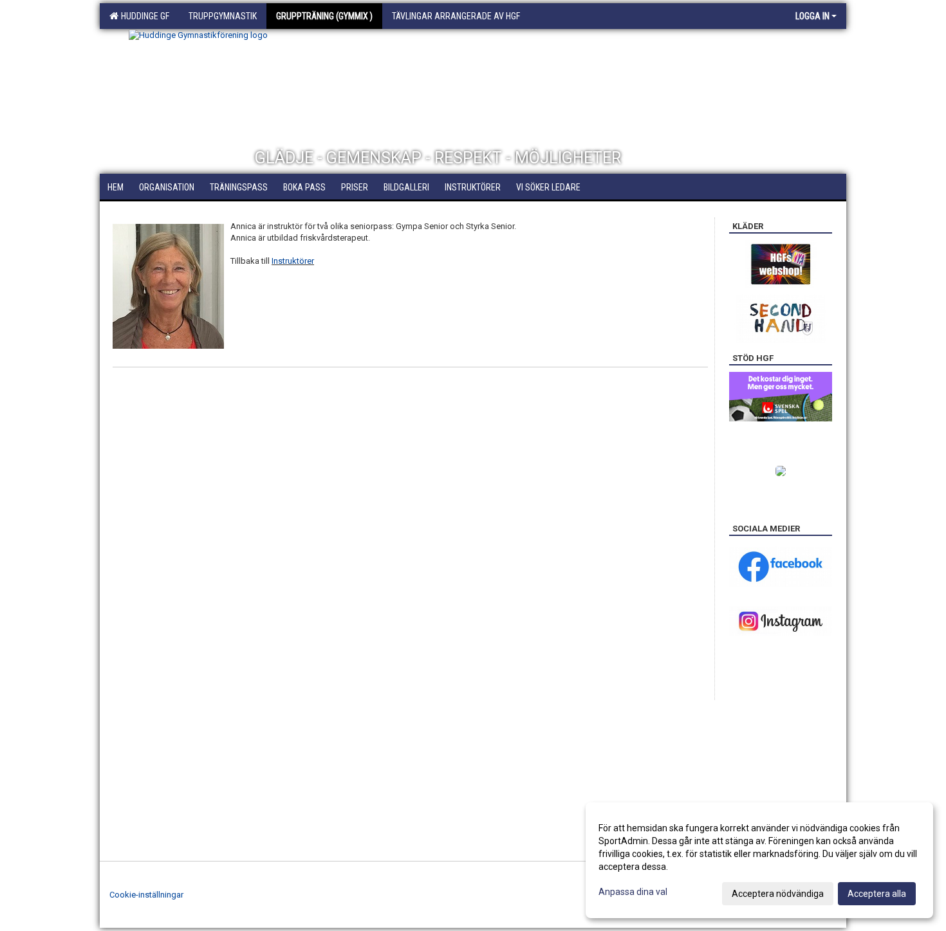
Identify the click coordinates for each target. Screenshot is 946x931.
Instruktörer (293, 261)
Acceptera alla (877, 894)
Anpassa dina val (632, 892)
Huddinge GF (143, 16)
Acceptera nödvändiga (778, 894)
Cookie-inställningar (146, 894)
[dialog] (759, 860)
